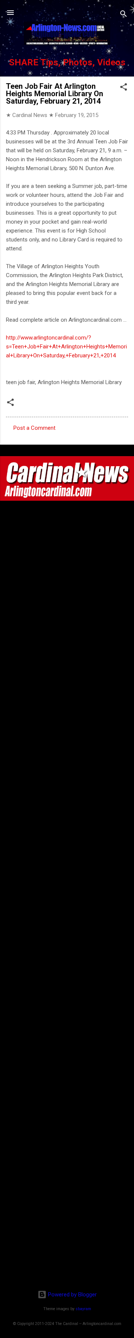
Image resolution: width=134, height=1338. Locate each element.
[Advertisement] (67, 1236)
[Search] (123, 15)
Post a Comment (34, 428)
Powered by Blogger (72, 1294)
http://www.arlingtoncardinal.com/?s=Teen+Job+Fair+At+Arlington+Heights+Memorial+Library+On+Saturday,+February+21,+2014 (66, 346)
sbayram (83, 1308)
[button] (123, 88)
